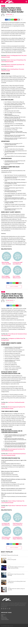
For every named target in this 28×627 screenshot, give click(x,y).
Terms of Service (5, 619)
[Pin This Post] (15, 19)
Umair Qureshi (10, 300)
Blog (2, 615)
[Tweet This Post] (9, 19)
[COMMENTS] (21, 19)
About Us (3, 614)
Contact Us (3, 617)
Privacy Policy (4, 618)
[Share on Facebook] (6, 19)
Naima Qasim (9, 14)
